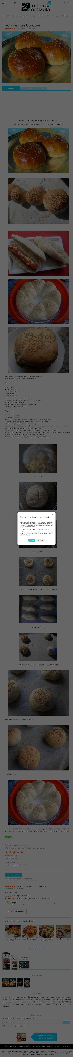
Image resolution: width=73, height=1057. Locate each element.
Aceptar (32, 540)
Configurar (40, 540)
